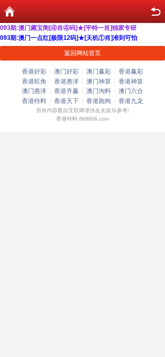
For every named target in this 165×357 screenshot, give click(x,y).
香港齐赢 (66, 91)
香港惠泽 (66, 81)
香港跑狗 (98, 101)
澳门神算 (98, 81)
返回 (155, 11)
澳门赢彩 (98, 71)
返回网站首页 (82, 53)
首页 (9, 11)
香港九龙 (131, 101)
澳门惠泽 (34, 91)
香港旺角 (34, 81)
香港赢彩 (131, 71)
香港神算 (131, 81)
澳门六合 (131, 91)
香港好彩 (34, 71)
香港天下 (66, 101)
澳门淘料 (98, 91)
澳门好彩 (66, 71)
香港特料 (34, 101)
